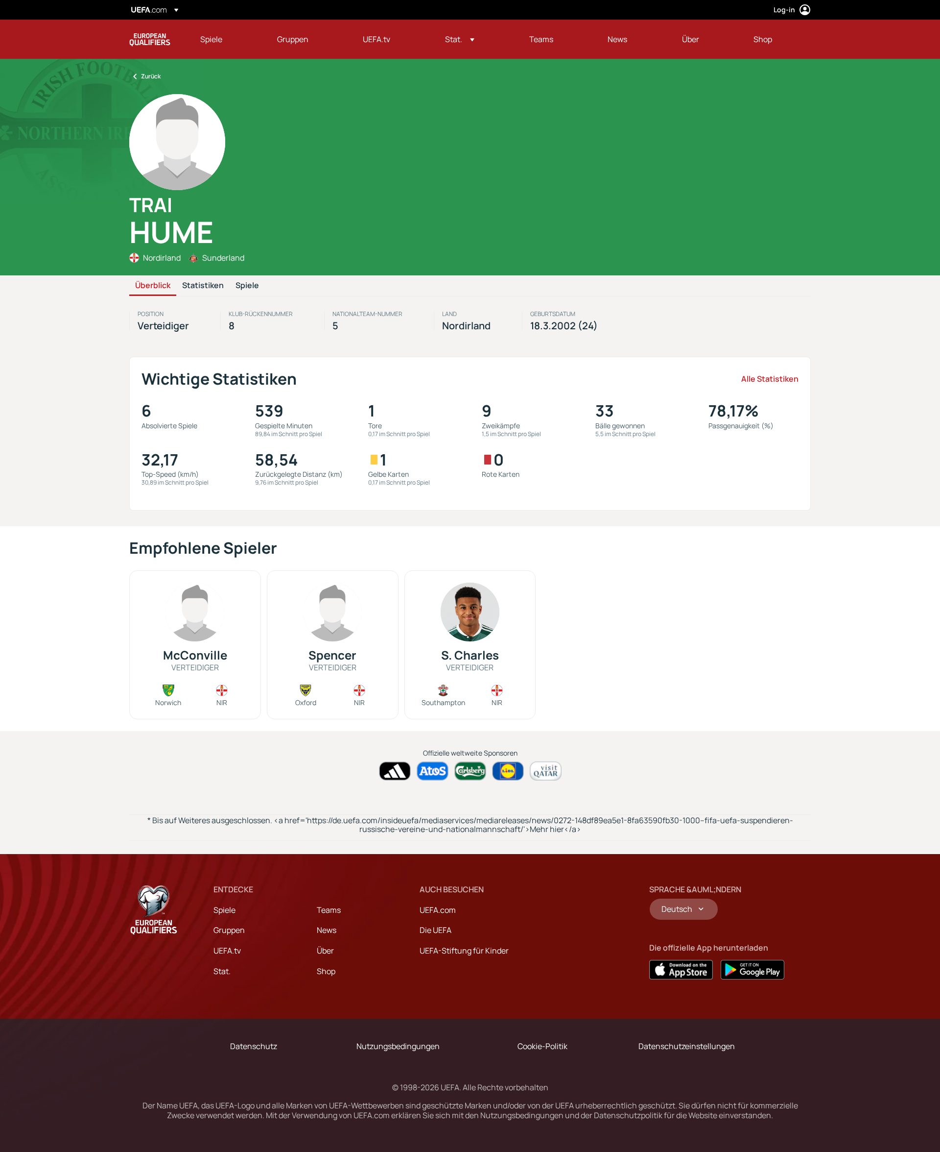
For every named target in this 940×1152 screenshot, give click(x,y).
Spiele (247, 285)
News (326, 930)
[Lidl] (508, 771)
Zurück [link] (151, 76)
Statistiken (203, 285)
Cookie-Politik (542, 1046)
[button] (460, 39)
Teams (329, 910)
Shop (326, 971)
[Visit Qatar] (546, 771)
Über (325, 950)
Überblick (152, 285)
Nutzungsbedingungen (398, 1046)
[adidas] (395, 771)
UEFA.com (438, 910)
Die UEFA (435, 930)
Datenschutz (253, 1046)
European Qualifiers (149, 39)
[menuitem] (226, 39)
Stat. (222, 971)
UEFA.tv (227, 950)
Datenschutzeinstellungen (686, 1046)
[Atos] (432, 771)
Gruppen (229, 930)
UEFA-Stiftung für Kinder (464, 950)
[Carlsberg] (470, 771)
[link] (211, 39)
